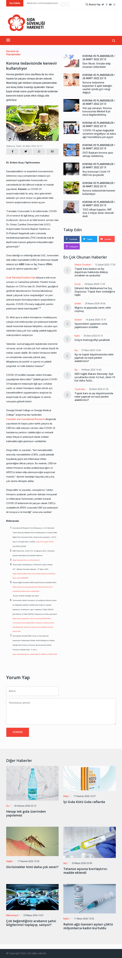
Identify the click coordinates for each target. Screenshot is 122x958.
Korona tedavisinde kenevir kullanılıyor (98, 192)
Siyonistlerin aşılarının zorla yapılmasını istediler (91, 325)
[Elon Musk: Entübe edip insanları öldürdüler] (71, 61)
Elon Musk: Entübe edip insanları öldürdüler (96, 65)
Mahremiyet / (13, 915)
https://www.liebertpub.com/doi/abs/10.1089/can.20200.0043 (35, 654)
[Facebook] (106, 4)
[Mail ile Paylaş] (52, 151)
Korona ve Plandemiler (13, 53)
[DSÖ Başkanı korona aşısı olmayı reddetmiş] (71, 150)
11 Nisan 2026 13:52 (84, 918)
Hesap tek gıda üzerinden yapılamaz (26, 813)
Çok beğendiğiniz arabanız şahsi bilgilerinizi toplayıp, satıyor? (31, 923)
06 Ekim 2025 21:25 (98, 389)
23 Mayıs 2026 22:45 (82, 863)
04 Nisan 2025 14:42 (91, 369)
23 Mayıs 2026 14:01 (33, 915)
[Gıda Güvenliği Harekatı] (26, 22)
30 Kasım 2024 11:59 (95, 284)
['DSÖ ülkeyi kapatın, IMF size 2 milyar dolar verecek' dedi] (71, 207)
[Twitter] (102, 4)
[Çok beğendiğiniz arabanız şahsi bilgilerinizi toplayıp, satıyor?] (32, 897)
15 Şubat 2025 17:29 (105, 264)
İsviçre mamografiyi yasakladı (92, 340)
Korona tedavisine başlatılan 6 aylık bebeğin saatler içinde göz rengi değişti (97, 87)
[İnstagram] (114, 4)
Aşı (76, 350)
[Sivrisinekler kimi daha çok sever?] (32, 841)
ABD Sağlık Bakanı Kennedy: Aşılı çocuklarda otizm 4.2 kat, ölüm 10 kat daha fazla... (95, 377)
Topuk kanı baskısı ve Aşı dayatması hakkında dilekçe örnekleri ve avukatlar (91, 272)
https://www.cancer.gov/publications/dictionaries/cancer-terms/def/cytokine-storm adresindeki (33, 589)
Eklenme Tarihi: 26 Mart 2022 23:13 (24, 146)
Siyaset (78, 319)
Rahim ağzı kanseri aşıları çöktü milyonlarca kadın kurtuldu (88, 926)
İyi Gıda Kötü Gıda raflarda (84, 802)
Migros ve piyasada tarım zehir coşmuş (93, 309)
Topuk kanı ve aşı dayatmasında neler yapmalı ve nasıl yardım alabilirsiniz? (94, 397)
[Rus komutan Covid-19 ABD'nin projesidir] (71, 169)
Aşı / (65, 863)
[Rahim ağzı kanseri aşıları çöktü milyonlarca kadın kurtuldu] (89, 898)
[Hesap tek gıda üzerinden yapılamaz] (32, 783)
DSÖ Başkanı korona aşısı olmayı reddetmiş (97, 154)
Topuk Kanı (80, 389)
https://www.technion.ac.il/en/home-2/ (26, 560)
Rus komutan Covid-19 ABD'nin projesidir (96, 173)
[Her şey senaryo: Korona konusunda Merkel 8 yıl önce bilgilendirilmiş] (71, 105)
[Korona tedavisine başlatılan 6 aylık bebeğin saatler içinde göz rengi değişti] (71, 79)
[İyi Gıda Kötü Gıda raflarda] (89, 778)
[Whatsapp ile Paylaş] (39, 151)
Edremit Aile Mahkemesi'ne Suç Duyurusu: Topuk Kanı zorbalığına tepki (95, 292)
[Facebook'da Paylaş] (12, 151)
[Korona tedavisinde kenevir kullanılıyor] (71, 188)
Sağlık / (10, 861)
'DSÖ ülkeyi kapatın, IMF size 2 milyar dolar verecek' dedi (98, 213)
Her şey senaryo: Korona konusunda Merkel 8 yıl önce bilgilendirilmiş (97, 111)
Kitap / (66, 796)
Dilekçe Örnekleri (83, 264)
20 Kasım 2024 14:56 (95, 303)
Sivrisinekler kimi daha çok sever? (32, 867)
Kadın (77, 336)
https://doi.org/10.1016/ (45, 542)
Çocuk (78, 284)
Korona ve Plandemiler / (98, 56)
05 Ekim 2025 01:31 (93, 336)
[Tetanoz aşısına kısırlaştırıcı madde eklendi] (89, 842)
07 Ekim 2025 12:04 (91, 350)
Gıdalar (78, 303)
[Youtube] (110, 4)
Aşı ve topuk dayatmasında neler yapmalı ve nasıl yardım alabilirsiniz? (94, 358)
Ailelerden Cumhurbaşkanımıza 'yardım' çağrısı (50, 3)
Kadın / (66, 918)
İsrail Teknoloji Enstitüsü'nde (20, 277)
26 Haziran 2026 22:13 (25, 806)
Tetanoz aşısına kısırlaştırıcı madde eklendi (85, 871)
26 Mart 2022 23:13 (94, 59)
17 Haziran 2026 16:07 (85, 796)
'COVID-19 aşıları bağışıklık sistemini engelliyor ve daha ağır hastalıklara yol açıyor (99, 134)
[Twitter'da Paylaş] (26, 151)
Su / (8, 806)
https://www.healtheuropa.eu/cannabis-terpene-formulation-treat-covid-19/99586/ (34, 576)
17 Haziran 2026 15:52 (28, 861)
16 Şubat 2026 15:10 (96, 319)
